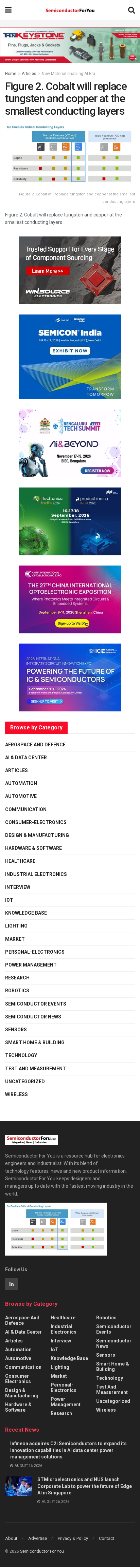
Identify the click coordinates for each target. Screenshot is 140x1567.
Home (10, 73)
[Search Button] (131, 10)
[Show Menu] (8, 10)
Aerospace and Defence (35, 744)
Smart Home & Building (35, 1042)
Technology (21, 1055)
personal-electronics (35, 952)
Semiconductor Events (35, 1004)
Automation (21, 783)
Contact (106, 1538)
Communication (26, 809)
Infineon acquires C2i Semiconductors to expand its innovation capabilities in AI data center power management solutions (68, 1450)
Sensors (16, 1029)
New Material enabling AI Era (68, 73)
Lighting (16, 926)
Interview (17, 887)
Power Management (31, 965)
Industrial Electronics (36, 874)
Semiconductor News (33, 1016)
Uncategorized (25, 1081)
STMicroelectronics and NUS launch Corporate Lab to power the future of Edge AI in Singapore (84, 1486)
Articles (29, 73)
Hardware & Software (33, 848)
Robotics (17, 990)
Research (17, 977)
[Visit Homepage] (70, 10)
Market (15, 939)
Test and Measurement (35, 1068)
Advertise (37, 1538)
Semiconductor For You (42, 1551)
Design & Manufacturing (37, 835)
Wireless (16, 1094)
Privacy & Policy (73, 1538)
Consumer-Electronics (36, 822)
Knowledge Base (26, 913)
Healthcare (20, 861)
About (11, 1538)
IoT (9, 900)
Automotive (21, 796)
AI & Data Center (26, 757)
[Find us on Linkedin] (11, 1284)
